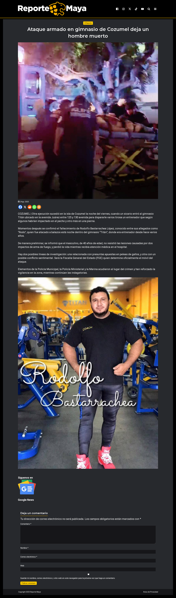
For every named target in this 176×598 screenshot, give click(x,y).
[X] (25, 207)
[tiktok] (136, 9)
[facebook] (117, 9)
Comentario (25, 524)
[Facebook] (20, 207)
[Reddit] (30, 207)
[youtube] (142, 9)
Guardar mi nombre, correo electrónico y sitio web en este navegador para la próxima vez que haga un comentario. (67, 578)
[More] (39, 207)
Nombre (24, 548)
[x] (130, 9)
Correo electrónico (28, 557)
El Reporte (88, 23)
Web (22, 566)
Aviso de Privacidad (150, 592)
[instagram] (123, 9)
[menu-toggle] (155, 9)
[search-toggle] (149, 9)
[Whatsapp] (34, 207)
